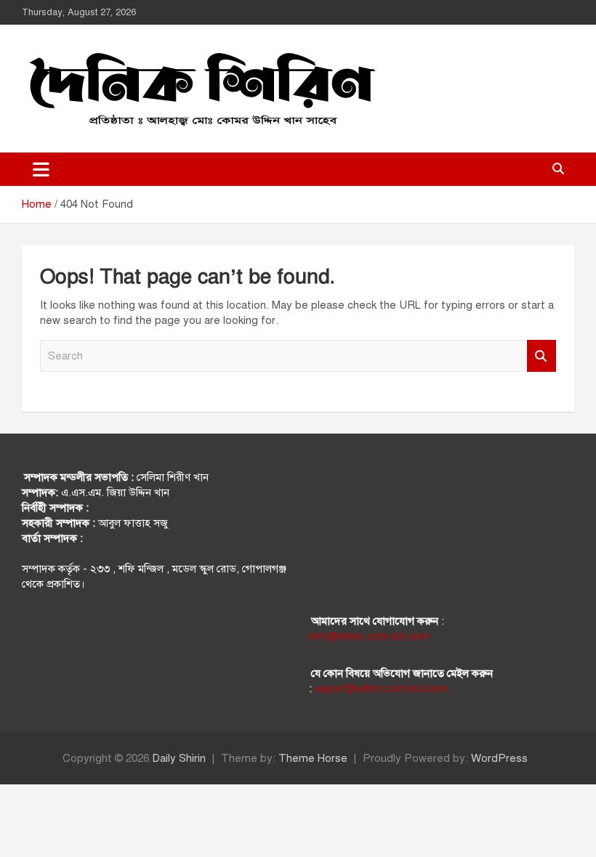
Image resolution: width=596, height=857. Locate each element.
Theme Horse (312, 758)
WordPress (499, 758)
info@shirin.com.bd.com (369, 636)
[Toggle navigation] (41, 169)
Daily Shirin (179, 758)
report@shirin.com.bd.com (381, 688)
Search (541, 356)
